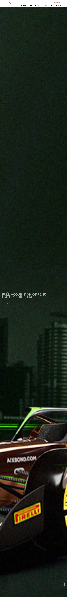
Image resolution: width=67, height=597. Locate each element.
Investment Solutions (42, 5)
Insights (51, 5)
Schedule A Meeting (57, 2)
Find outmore (6, 303)
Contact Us (57, 5)
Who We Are (23, 5)
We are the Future (32, 5)
